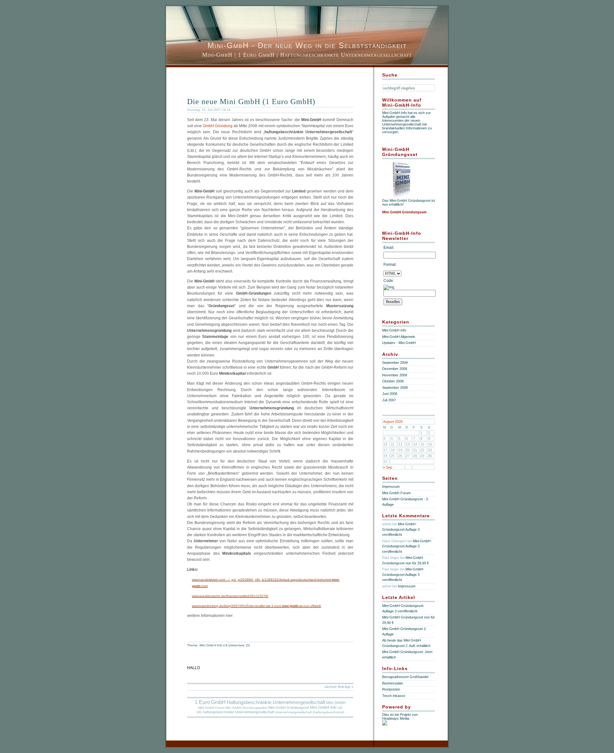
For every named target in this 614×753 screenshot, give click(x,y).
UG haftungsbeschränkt (215, 712)
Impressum (391, 486)
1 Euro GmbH (210, 702)
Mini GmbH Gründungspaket (246, 707)
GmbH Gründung (217, 126)
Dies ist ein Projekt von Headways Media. (400, 716)
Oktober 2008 (393, 381)
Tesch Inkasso (393, 696)
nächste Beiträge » (338, 687)
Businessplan (392, 683)
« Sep (387, 467)
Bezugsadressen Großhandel (405, 677)
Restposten (391, 689)
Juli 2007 (389, 400)
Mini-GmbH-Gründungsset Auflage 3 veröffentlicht (401, 529)
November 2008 (394, 375)
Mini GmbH (336, 702)
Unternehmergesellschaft (254, 712)
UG (340, 707)
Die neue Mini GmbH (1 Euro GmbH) (251, 101)
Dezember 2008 (394, 369)
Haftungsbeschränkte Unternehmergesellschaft (276, 702)
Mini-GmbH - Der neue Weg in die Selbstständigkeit (307, 45)
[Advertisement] (262, 81)
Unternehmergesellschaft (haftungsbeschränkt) (309, 712)
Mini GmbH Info (211, 645)
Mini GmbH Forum (211, 707)
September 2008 (395, 387)
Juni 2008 (389, 394)
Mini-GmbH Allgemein (398, 337)
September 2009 (395, 362)
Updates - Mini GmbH (399, 343)
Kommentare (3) (237, 645)
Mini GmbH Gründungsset (288, 707)
